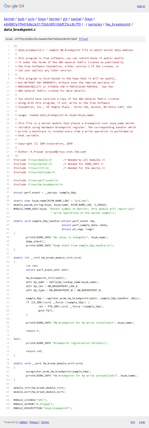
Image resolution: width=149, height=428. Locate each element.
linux (42, 18)
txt (132, 422)
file (83, 39)
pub (21, 18)
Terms (45, 422)
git (65, 18)
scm (31, 18)
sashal (76, 18)
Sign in (141, 6)
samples (95, 24)
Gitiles (23, 422)
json (142, 422)
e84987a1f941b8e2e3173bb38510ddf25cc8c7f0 (42, 24)
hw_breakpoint (118, 24)
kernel (9, 18)
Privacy (33, 422)
